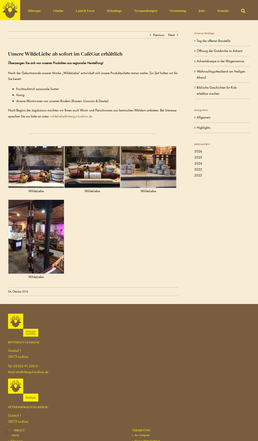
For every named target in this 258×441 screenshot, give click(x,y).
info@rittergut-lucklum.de (31, 372)
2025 (198, 157)
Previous (158, 35)
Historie (14, 435)
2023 (198, 169)
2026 (198, 151)
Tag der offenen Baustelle (213, 40)
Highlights (203, 127)
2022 (198, 175)
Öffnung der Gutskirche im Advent (219, 51)
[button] (243, 10)
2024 (198, 163)
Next (171, 35)
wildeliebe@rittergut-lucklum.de (71, 116)
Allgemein (203, 117)
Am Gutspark (142, 435)
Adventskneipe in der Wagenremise (220, 61)
